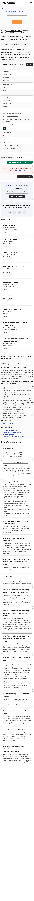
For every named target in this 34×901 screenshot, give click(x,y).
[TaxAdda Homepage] (8, 2)
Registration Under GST (10, 430)
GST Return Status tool (10, 424)
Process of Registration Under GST (14, 436)
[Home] (2, 8)
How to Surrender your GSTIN (12, 432)
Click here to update (19, 170)
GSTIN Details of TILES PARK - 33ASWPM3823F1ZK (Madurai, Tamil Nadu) (17, 11)
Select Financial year (7, 157)
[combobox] (17, 17)
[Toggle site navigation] (31, 2)
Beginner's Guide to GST (10, 434)
